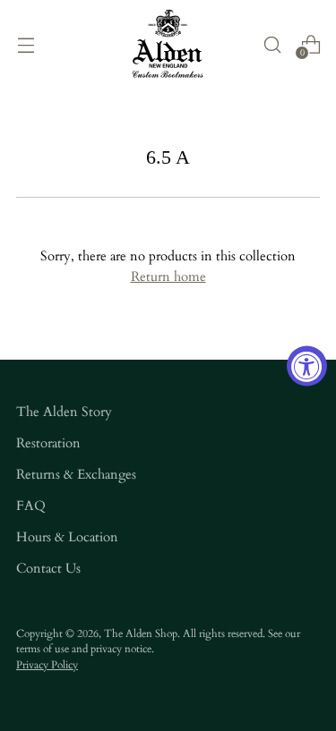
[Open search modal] (272, 44)
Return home (168, 277)
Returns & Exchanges (76, 474)
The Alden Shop (140, 633)
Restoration (48, 443)
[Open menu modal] (25, 44)
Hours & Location (67, 537)
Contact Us (48, 568)
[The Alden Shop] (168, 44)
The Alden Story (64, 412)
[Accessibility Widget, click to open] (307, 365)
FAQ (31, 506)
